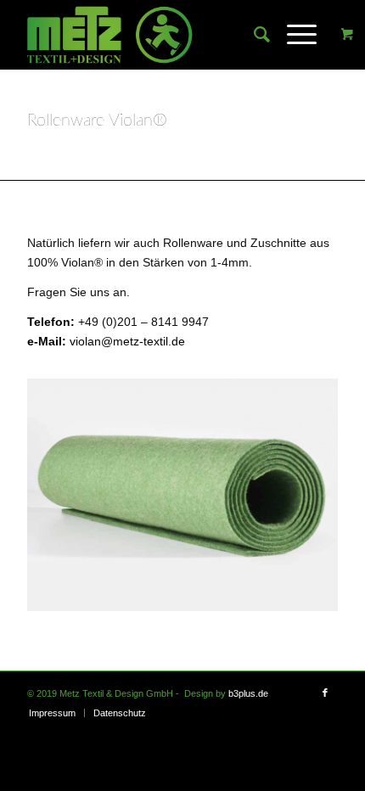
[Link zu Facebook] (325, 692)
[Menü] (293, 35)
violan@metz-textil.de (127, 341)
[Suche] (253, 35)
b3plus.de (248, 693)
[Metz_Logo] (151, 35)
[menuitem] (253, 35)
